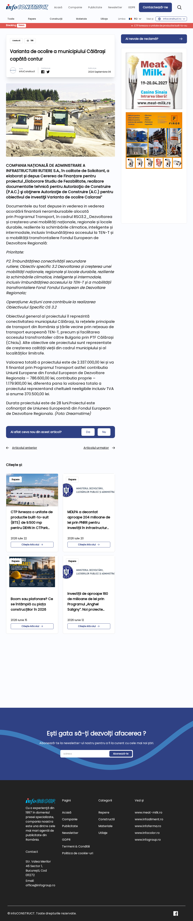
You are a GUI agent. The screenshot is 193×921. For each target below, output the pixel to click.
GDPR (131, 7)
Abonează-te (120, 753)
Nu (104, 432)
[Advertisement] (60, 666)
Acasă (58, 7)
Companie (75, 7)
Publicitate (95, 7)
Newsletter (115, 7)
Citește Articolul (30, 544)
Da (88, 432)
